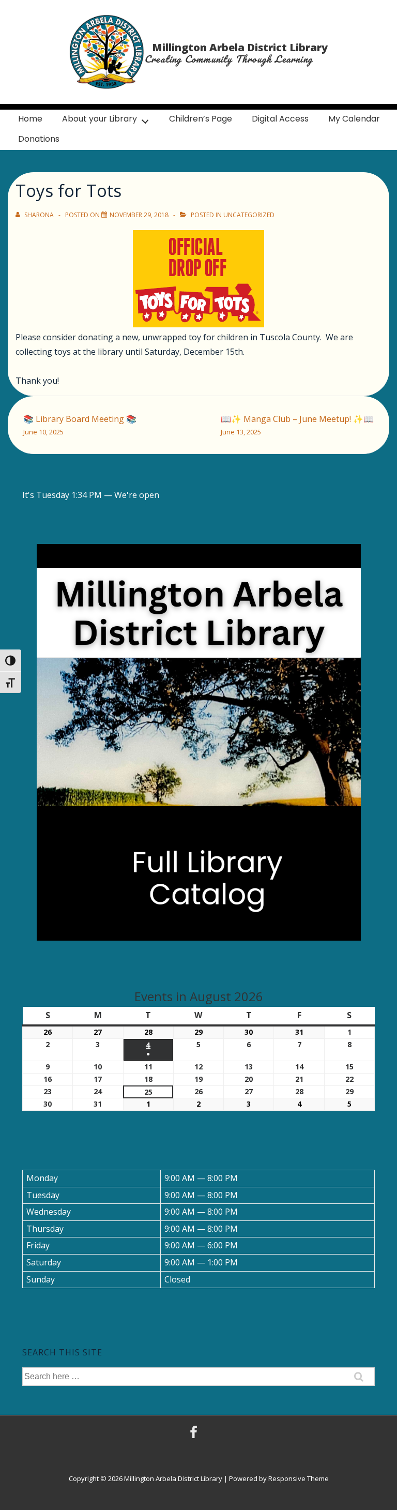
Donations (38, 139)
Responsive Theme (298, 1478)
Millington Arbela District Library (240, 47)
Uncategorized (248, 214)
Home (30, 119)
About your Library (99, 119)
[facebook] (195, 1435)
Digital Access (280, 119)
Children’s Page (200, 119)
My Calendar (354, 119)
